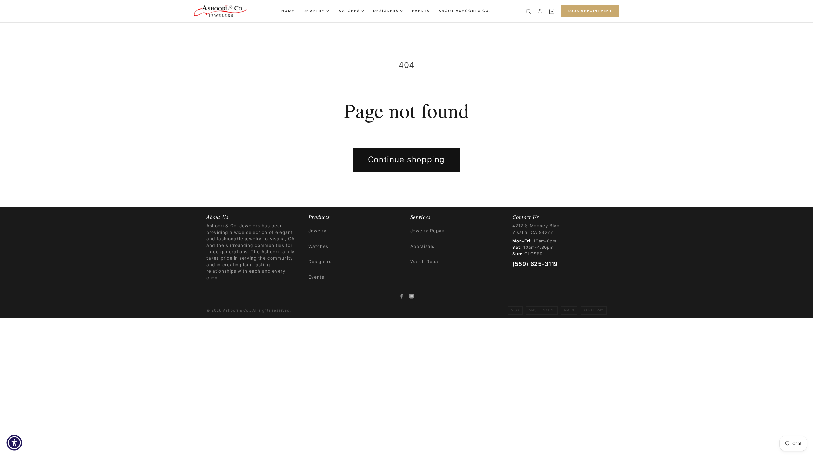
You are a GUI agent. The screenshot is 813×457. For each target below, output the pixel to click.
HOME (288, 11)
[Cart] (552, 11)
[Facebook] (401, 296)
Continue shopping (406, 159)
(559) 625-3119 (535, 264)
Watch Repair (425, 261)
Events (421, 11)
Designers (386, 11)
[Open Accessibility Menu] (14, 443)
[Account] (540, 11)
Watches (349, 11)
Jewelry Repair (427, 230)
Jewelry (314, 11)
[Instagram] (411, 296)
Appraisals (422, 246)
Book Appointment (590, 11)
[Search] (528, 11)
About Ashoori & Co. (464, 11)
